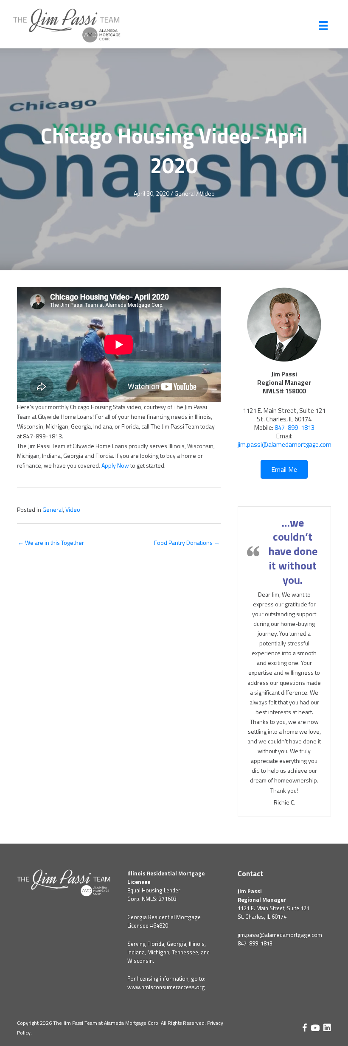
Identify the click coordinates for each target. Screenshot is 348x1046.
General (184, 193)
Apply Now (115, 465)
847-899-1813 (294, 427)
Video (207, 193)
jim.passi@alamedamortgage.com (284, 444)
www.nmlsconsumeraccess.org (166, 987)
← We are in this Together (51, 542)
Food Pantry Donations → (187, 542)
